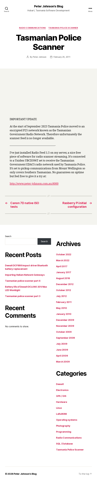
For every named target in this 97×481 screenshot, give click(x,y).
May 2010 (61, 308)
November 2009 (65, 326)
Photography (63, 425)
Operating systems (66, 420)
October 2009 (64, 332)
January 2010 (63, 314)
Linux (59, 408)
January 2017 (63, 272)
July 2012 (61, 296)
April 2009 (62, 355)
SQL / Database (64, 443)
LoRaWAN (61, 414)
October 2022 (63, 254)
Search (8, 236)
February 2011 (64, 302)
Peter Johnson (39, 57)
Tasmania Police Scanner (63, 28)
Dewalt (60, 384)
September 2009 (65, 338)
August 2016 (63, 278)
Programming (63, 431)
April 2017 (61, 266)
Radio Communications (32, 28)
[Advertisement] (48, 96)
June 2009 (62, 349)
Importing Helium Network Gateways (24, 275)
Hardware (61, 402)
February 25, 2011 (62, 57)
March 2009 (63, 361)
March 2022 (62, 260)
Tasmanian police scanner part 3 (22, 296)
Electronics (62, 390)
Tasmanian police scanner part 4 (22, 280)
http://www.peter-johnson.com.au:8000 (34, 183)
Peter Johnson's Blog (48, 6)
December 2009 (65, 320)
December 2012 (65, 284)
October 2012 (63, 290)
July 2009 (61, 343)
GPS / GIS (61, 396)
